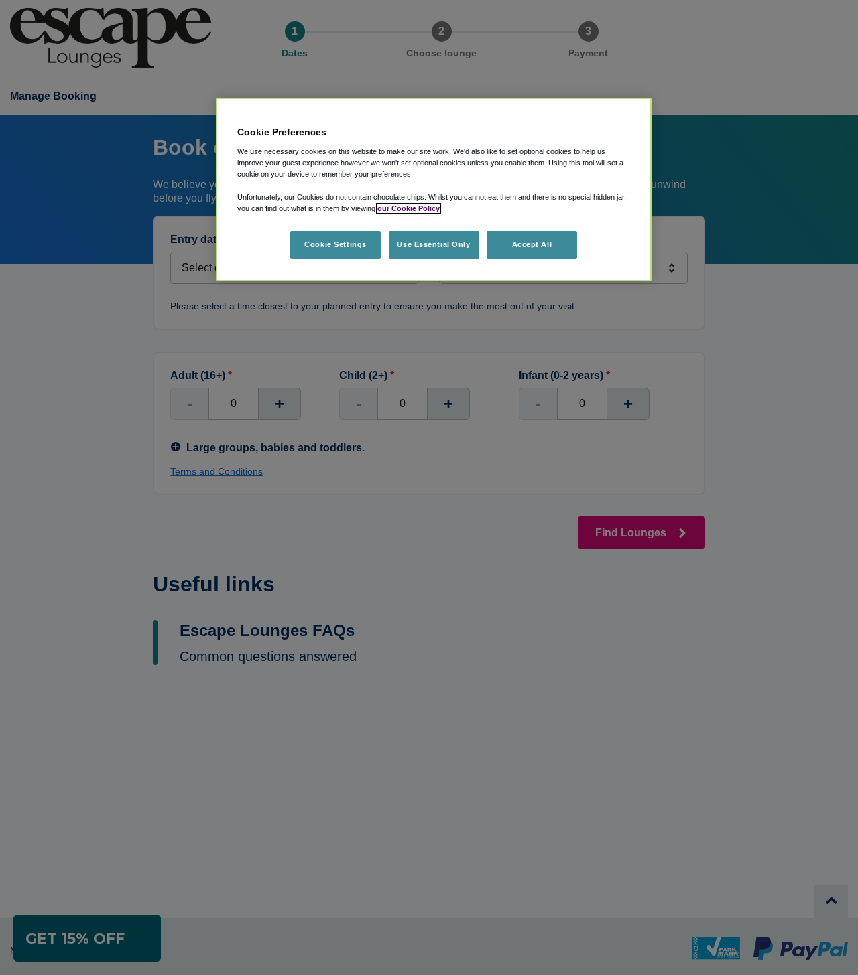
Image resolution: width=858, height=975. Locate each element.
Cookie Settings (335, 244)
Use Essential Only (433, 244)
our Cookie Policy (408, 208)
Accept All (532, 244)
